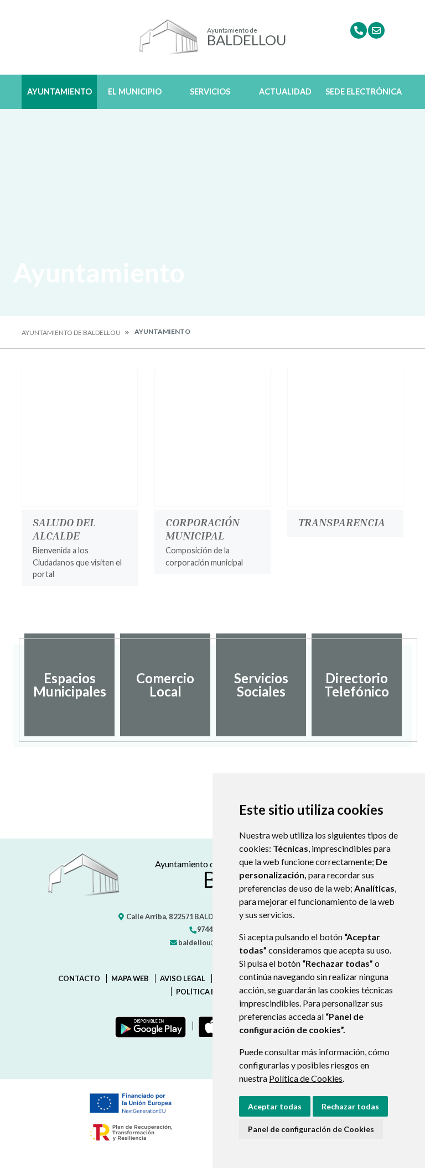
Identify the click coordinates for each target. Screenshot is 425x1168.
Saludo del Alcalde (64, 528)
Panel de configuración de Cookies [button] (311, 1129)
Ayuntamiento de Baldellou (71, 332)
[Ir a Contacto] (376, 30)
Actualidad (285, 91)
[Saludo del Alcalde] (80, 438)
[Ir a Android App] (148, 1026)
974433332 (214, 929)
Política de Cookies (306, 1078)
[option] (69, 684)
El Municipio (135, 91)
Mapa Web (130, 978)
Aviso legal (182, 978)
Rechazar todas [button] (350, 1106)
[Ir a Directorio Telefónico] (358, 30)
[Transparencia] (345, 438)
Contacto (79, 978)
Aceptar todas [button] (275, 1106)
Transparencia (341, 521)
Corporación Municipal (202, 528)
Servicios (210, 91)
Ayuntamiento (59, 91)
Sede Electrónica (363, 91)
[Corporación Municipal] (212, 438)
